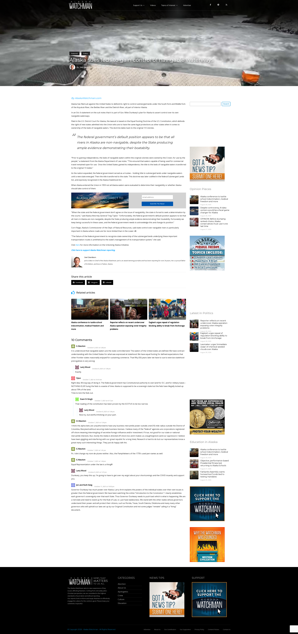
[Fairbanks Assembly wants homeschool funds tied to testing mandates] (194, 475)
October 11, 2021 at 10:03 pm (104, 486)
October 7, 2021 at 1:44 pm (96, 461)
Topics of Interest (168, 5)
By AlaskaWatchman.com (86, 98)
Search (226, 104)
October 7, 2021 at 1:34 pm (97, 422)
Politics (85, 53)
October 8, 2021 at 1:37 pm (97, 472)
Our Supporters (185, 629)
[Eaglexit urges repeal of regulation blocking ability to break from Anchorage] (194, 336)
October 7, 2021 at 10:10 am (92, 379)
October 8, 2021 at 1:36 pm (101, 368)
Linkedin (108, 282)
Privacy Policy (199, 629)
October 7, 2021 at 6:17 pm (104, 400)
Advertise (187, 5)
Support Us (137, 5)
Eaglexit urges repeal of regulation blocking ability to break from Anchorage (213, 335)
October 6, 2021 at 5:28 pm (96, 347)
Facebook (78, 282)
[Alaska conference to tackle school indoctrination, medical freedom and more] (194, 200)
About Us (157, 629)
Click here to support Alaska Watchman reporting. (93, 250)
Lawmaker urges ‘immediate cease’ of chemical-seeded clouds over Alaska (213, 346)
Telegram (94, 282)
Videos (153, 5)
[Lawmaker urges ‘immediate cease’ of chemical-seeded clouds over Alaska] (194, 347)
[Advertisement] (207, 126)
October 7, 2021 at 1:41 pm (96, 450)
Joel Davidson (90, 257)
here (78, 245)
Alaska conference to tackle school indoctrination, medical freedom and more (214, 199)
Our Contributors (170, 629)
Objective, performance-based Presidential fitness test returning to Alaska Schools (214, 463)
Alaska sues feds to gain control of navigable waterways (141, 60)
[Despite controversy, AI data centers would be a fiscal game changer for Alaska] (194, 211)
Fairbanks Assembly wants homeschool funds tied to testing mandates (212, 474)
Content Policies (213, 629)
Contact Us (226, 629)
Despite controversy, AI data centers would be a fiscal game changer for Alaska (214, 210)
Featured (74, 53)
